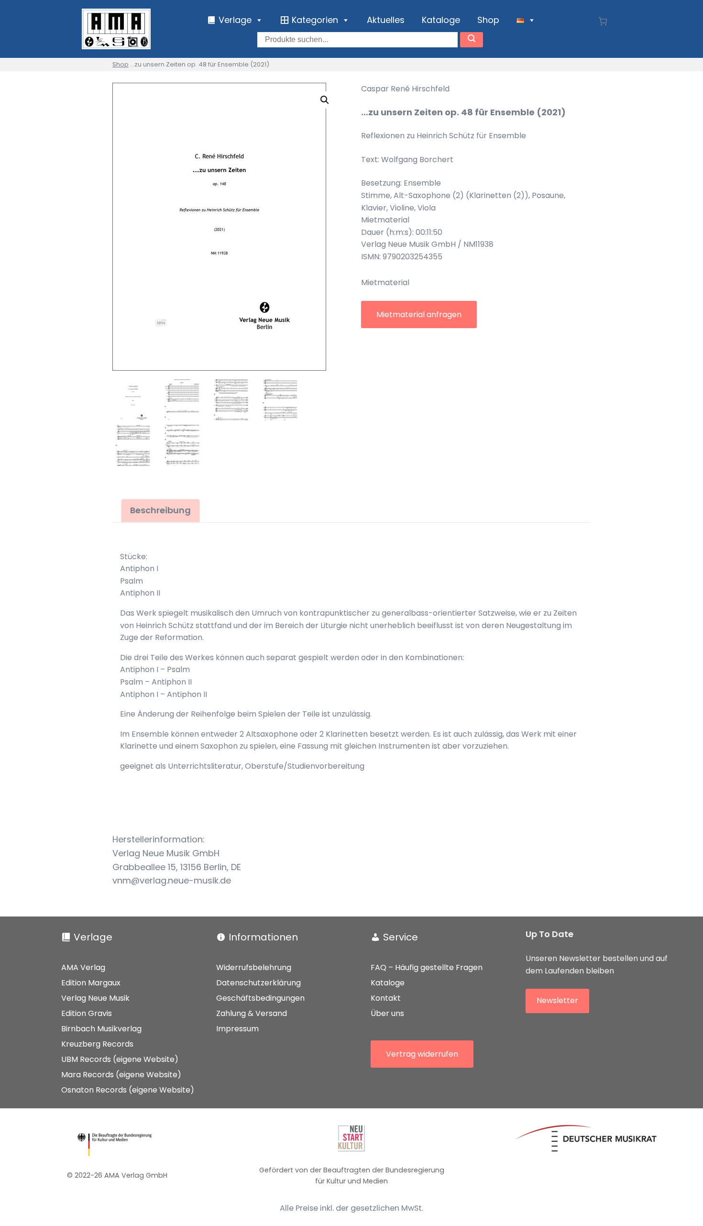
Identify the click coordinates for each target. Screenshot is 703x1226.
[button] (324, 100)
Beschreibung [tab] (160, 510)
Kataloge (441, 20)
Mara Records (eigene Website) (121, 1074)
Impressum (237, 1028)
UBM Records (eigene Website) (119, 1059)
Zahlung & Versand (251, 1013)
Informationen (263, 937)
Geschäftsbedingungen (260, 998)
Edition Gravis (86, 1013)
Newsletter (557, 1000)
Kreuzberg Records (97, 1043)
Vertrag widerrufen (422, 1054)
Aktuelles (386, 20)
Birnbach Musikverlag (101, 1028)
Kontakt (386, 998)
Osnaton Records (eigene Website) (127, 1089)
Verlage (93, 937)
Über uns (387, 1013)
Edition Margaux (91, 982)
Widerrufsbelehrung (253, 967)
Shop (488, 20)
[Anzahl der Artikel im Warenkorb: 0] (603, 21)
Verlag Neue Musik (95, 998)
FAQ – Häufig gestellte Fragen (427, 967)
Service (400, 937)
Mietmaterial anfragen (418, 314)
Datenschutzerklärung (258, 982)
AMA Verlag (83, 967)
